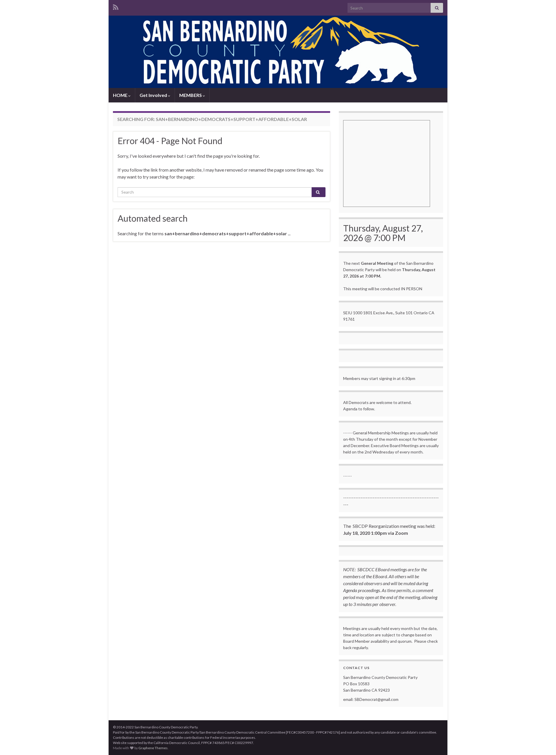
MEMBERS (191, 95)
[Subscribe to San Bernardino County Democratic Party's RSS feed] (115, 6)
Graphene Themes (153, 748)
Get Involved (154, 95)
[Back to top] (543, 742)
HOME (120, 95)
